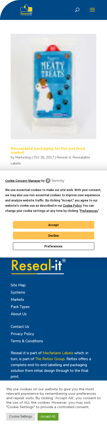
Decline (53, 235)
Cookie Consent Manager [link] (23, 180)
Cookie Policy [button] (72, 205)
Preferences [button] (89, 211)
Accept (53, 225)
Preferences (53, 246)
